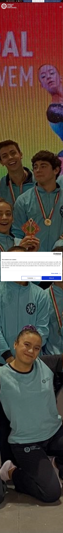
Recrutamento (27, 1)
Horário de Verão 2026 (38, 1)
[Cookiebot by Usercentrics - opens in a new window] (54, 254)
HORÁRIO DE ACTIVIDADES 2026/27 (52, 1)
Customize (30, 278)
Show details (54, 273)
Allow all (51, 278)
